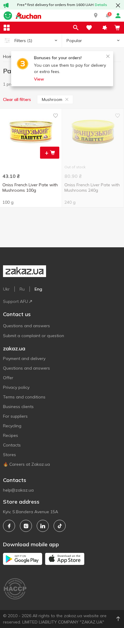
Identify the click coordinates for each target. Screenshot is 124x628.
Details (101, 4)
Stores (9, 454)
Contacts (12, 445)
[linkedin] (43, 526)
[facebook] (9, 526)
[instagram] (26, 526)
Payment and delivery (24, 358)
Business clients (18, 406)
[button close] (118, 5)
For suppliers (15, 416)
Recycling (12, 425)
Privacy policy (16, 387)
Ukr (6, 289)
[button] (96, 15)
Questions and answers (26, 325)
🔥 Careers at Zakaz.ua (26, 464)
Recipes (10, 435)
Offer (8, 377)
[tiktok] (60, 526)
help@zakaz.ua (18, 490)
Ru (22, 289)
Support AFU (15, 301)
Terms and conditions (24, 397)
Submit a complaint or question (33, 335)
